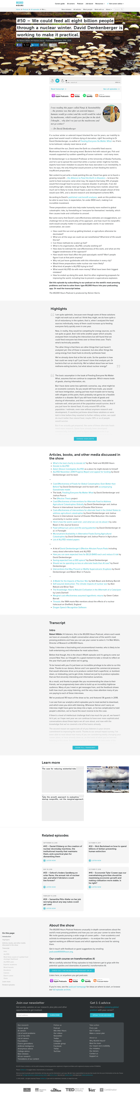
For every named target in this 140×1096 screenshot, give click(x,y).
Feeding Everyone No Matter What (77, 492)
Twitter (56, 1038)
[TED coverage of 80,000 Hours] (75, 1090)
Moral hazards (9, 967)
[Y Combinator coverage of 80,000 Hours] (108, 1090)
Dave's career (8, 976)
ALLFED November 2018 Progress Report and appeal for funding (82, 472)
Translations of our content (28, 1059)
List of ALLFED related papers (66, 539)
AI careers (71, 4)
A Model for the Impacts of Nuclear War (70, 581)
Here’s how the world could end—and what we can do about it (81, 522)
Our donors (93, 1051)
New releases (66, 9)
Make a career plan (97, 1033)
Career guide (60, 4)
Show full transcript (85, 748)
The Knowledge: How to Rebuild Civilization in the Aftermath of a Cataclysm (87, 590)
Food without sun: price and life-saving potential (74, 528)
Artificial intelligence (26, 1046)
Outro (6, 978)
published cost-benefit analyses (82, 197)
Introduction (6, 936)
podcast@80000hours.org (61, 952)
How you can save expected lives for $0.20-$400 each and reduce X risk (85, 554)
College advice (24, 1051)
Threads (56, 601)
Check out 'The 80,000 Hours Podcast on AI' (72, 970)
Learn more (6, 982)
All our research (24, 1056)
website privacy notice (40, 1075)
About (108, 9)
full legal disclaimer (28, 1075)
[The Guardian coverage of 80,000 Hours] (56, 1090)
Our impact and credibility (99, 1046)
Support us (93, 1056)
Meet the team (95, 1043)
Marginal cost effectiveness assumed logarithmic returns (78, 595)
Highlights (6, 940)
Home (18, 9)
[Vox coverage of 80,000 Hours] (91, 1090)
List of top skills (24, 1036)
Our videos (58, 1033)
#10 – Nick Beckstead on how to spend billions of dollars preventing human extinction (107, 849)
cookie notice (69, 1075)
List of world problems (26, 1033)
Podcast (80, 4)
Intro (5, 951)
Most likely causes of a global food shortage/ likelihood (16, 958)
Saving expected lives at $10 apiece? (69, 560)
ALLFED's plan (9, 962)
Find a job (93, 1028)
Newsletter (58, 1036)
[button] (115, 3)
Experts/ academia (10, 965)
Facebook (57, 1046)
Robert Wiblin (25, 40)
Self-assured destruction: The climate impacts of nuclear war (80, 584)
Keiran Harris (39, 40)
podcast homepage (77, 987)
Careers (6, 973)
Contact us (93, 1054)
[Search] (122, 9)
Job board (89, 4)
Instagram (57, 1041)
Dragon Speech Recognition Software (70, 607)
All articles (77, 9)
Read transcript (57, 89)
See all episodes (110, 89)
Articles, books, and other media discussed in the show (13, 944)
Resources (99, 4)
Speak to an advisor (102, 1015)
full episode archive (61, 989)
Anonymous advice (25, 1049)
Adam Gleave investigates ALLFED (68, 469)
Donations (7, 970)
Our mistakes (94, 1048)
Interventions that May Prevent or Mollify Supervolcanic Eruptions (82, 569)
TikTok (56, 1049)
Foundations (23, 1041)
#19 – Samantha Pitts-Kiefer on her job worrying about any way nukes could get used (62, 902)
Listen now (51, 860)
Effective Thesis (64, 498)
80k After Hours (60, 1031)
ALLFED (6, 954)
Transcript (5, 948)
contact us (23, 1070)
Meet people (87, 9)
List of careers (23, 1038)
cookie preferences (87, 1075)
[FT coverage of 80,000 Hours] (40, 1090)
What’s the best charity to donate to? (69, 463)
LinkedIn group (60, 1043)
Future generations (25, 1043)
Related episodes (8, 985)
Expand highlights (85, 439)
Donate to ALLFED (61, 466)
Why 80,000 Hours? (97, 1041)
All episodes (35, 9)
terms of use (53, 1075)
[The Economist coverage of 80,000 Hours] (27, 1090)
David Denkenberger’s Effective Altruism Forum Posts (84, 548)
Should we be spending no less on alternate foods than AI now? (81, 563)
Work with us (99, 9)
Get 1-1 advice (94, 1031)
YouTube (57, 1051)
